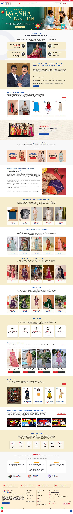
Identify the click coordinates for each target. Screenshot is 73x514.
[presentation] (63, 97)
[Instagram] (54, 503)
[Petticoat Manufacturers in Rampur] (24, 107)
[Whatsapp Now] (2, 508)
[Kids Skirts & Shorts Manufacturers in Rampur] (38, 394)
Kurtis (24, 6)
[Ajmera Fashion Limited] (6, 3)
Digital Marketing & (54, 508)
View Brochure (66, 503)
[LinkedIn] (56, 503)
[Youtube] (49, 503)
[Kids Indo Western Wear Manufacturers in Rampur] (61, 394)
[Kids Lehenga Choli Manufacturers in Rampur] (27, 394)
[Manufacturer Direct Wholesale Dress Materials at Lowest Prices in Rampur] (59, 358)
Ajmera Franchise (68, 3)
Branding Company (61, 508)
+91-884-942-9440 (56, 494)
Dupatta (29, 6)
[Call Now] (71, 511)
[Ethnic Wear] (56, 156)
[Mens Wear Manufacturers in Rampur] (60, 107)
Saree (8, 6)
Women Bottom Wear (55, 6)
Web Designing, (48, 508)
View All (63, 344)
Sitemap (27, 499)
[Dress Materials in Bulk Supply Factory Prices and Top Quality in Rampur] (44, 358)
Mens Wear (63, 6)
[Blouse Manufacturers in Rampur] (12, 107)
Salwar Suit (19, 6)
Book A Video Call (44, 133)
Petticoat (40, 6)
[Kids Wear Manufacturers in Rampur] (36, 107)
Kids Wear (46, 6)
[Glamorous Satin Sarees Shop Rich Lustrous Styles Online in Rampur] (14, 358)
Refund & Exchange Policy (31, 501)
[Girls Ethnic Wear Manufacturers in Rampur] (49, 394)
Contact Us (29, 3)
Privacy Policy (28, 498)
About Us (22, 3)
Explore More (14, 399)
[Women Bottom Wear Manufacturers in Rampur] (48, 107)
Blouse (34, 6)
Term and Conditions (30, 503)
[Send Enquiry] (2, 511)
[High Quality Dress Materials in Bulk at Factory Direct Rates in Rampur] (29, 358)
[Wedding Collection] (16, 156)
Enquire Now (17, 371)
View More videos (61, 413)
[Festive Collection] (36, 156)
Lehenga (12, 6)
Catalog (11, 371)
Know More (35, 85)
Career (34, 3)
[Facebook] (52, 503)
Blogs (27, 496)
